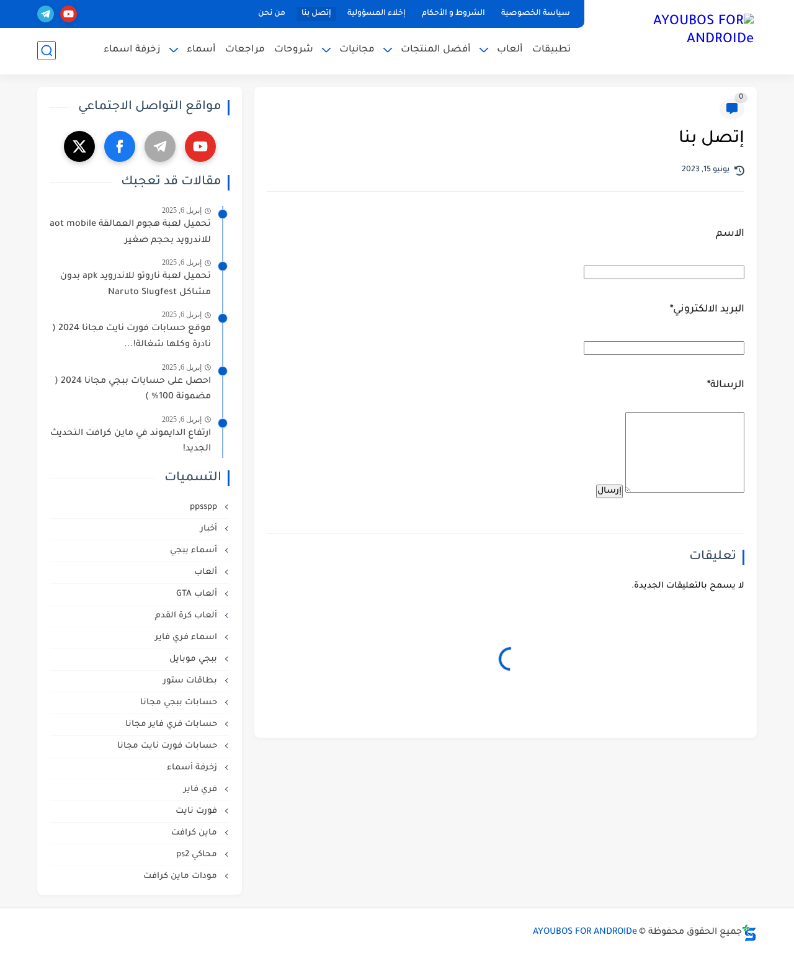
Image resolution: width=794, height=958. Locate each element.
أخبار (210, 529)
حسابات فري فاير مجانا (172, 724)
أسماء (201, 50)
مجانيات (357, 50)
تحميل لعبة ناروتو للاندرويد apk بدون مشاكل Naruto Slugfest (135, 285)
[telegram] (45, 14)
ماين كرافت (195, 833)
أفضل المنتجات (436, 50)
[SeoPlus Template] (749, 932)
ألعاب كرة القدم (187, 615)
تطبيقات (551, 50)
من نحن (271, 13)
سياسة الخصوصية (535, 13)
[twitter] (79, 146)
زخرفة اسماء (132, 50)
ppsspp (205, 507)
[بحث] (46, 50)
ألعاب (510, 50)
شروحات (293, 50)
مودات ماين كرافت (181, 876)
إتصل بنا (316, 13)
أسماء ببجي (195, 550)
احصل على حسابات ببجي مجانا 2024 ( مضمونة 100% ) (133, 390)
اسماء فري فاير (187, 637)
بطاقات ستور (191, 681)
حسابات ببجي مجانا (180, 702)
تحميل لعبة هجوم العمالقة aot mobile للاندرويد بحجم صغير (130, 233)
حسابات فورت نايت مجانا (168, 746)
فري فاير (202, 789)
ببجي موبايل (194, 659)
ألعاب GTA (198, 594)
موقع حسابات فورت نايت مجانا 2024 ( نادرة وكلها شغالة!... (131, 337)
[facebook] (119, 146)
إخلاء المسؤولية (376, 13)
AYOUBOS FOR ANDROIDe (585, 933)
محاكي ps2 (198, 854)
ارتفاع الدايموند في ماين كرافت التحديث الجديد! (130, 442)
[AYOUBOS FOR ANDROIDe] (673, 36)
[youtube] (68, 14)
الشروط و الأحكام (453, 13)
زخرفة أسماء (193, 767)
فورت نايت (198, 811)
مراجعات (245, 50)
